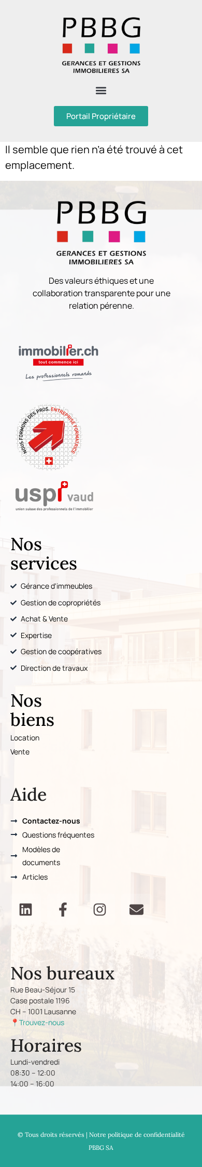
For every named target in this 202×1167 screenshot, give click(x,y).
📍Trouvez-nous (37, 1022)
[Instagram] (99, 909)
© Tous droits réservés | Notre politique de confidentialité (101, 1134)
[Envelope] (136, 909)
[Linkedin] (25, 909)
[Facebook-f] (62, 909)
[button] (101, 90)
